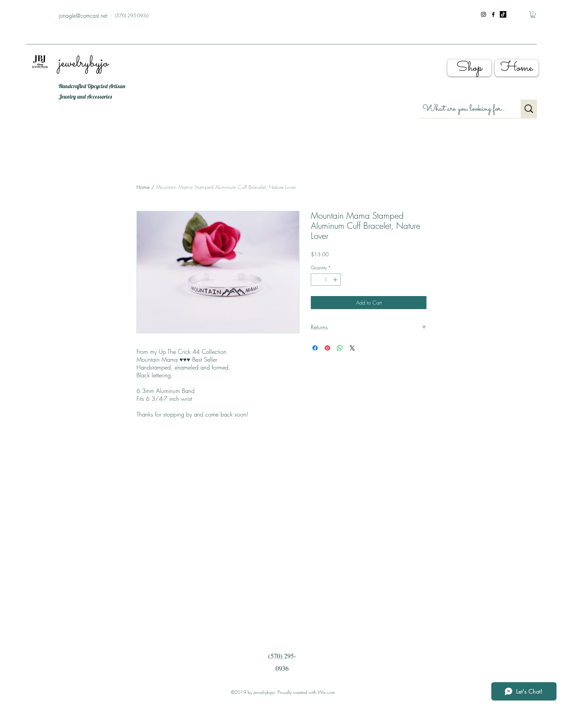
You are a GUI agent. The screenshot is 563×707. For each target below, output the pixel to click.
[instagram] (483, 14)
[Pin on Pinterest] (327, 348)
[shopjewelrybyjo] (503, 14)
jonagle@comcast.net (83, 15)
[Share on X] (352, 348)
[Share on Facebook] (315, 348)
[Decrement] (316, 279)
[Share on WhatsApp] (340, 348)
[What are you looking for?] (529, 109)
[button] (533, 14)
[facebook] (493, 14)
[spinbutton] (326, 279)
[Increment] (336, 279)
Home (143, 187)
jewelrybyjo (83, 63)
